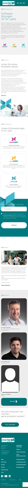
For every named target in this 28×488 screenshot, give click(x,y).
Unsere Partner (4, 469)
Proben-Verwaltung (20, 452)
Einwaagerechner (20, 467)
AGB (20, 479)
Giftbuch (18, 449)
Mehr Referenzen (5, 285)
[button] (3, 485)
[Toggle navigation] (25, 3)
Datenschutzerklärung (8, 215)
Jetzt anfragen (10, 424)
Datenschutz (12, 479)
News (2, 459)
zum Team (12, 401)
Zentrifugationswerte (21, 464)
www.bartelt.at (4, 453)
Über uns (3, 95)
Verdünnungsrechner (21, 462)
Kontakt (3, 467)
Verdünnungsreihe (20, 459)
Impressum (3, 479)
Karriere (3, 464)
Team (2, 472)
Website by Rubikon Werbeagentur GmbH (10, 484)
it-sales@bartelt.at (5, 452)
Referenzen (3, 462)
